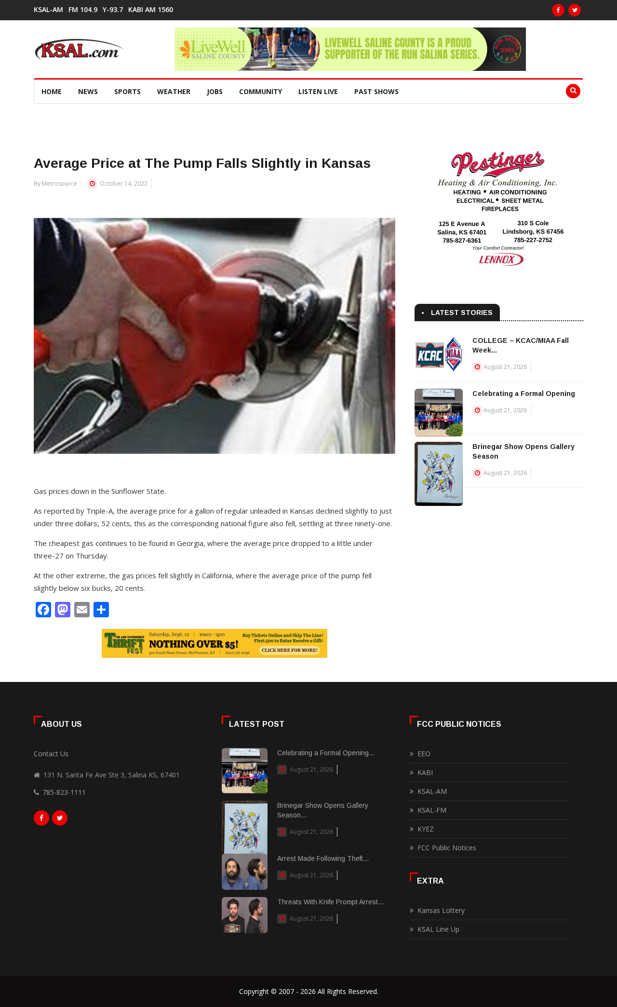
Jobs (215, 91)
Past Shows (376, 91)
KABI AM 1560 (150, 10)
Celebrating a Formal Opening (523, 393)
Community (260, 91)
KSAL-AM (48, 10)
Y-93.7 (113, 10)
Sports (127, 91)
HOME (51, 91)
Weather (173, 91)
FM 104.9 (82, 10)
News (88, 91)
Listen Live (318, 91)
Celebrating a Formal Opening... (326, 753)
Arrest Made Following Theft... (323, 858)
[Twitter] (574, 10)
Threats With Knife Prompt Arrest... (330, 902)
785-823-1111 (64, 792)
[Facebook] (558, 10)
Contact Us (51, 753)
